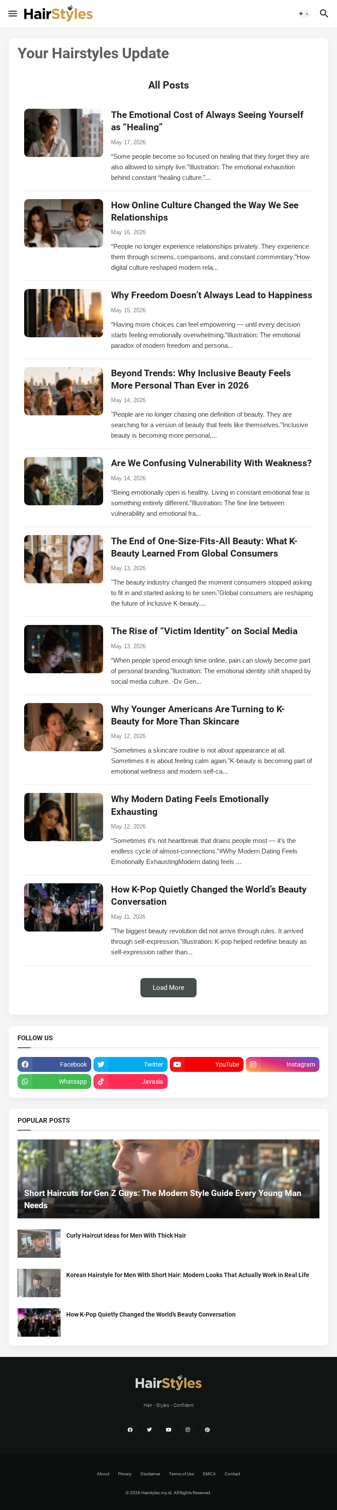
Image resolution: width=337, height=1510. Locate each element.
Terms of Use (181, 1473)
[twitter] (149, 1429)
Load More (168, 988)
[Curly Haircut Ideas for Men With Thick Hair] (39, 1243)
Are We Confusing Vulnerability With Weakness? (211, 463)
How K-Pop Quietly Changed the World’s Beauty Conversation (151, 1314)
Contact (232, 1473)
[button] (12, 13)
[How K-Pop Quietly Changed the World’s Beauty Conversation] (39, 1322)
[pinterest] (207, 1429)
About (103, 1473)
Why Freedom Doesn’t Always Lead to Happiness (211, 295)
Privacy (125, 1473)
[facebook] (129, 1429)
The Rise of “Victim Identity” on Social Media (204, 631)
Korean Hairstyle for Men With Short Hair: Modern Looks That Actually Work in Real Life (187, 1274)
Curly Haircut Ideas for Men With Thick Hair (126, 1235)
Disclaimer (150, 1473)
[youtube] (168, 1429)
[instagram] (187, 1429)
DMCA (209, 1473)
